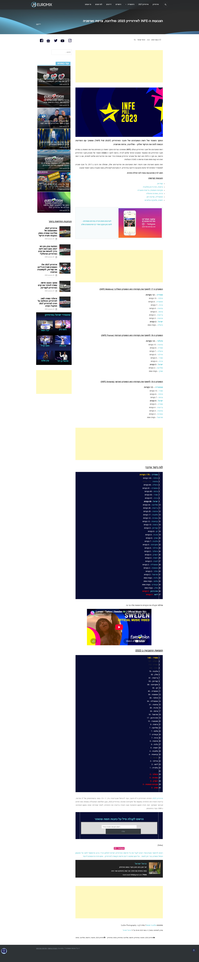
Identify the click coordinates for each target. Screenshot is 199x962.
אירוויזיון (156, 4)
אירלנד (160, 355)
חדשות (131, 938)
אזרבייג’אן (154, 591)
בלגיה (156, 578)
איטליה (160, 325)
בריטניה (160, 315)
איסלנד (155, 551)
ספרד (161, 358)
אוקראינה (154, 545)
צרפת (161, 312)
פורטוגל (160, 417)
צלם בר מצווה (151, 925)
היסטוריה (129, 4)
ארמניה (160, 318)
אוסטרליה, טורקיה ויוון (155, 197)
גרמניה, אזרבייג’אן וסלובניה (153, 187)
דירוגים (108, 4)
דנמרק (155, 555)
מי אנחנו (88, 4)
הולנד (156, 571)
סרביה (155, 535)
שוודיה (160, 295)
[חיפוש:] (61, 52)
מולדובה (160, 368)
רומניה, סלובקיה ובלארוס (154, 200)
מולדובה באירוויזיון (122, 938)
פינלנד (160, 298)
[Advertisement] (119, 66)
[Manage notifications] (194, 950)
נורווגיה (160, 308)
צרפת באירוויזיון (112, 938)
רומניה (155, 558)
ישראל (160, 322)
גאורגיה (160, 414)
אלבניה (155, 541)
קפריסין (160, 184)
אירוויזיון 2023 (157, 798)
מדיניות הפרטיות (41, 948)
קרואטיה (155, 522)
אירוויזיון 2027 (143, 4)
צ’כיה (161, 305)
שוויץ (161, 371)
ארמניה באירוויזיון (139, 938)
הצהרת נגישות (52, 948)
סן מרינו (155, 585)
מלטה (156, 581)
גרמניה (155, 525)
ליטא (156, 595)
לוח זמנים (98, 4)
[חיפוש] (165, 4)
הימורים (118, 4)
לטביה (155, 561)
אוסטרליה (154, 565)
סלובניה (155, 515)
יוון (157, 531)
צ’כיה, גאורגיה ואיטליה (154, 194)
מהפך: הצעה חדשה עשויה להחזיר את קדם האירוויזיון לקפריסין (47, 285)
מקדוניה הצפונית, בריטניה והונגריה (150, 190)
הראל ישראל (141, 40)
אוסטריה (160, 302)
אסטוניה (155, 568)
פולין (156, 588)
